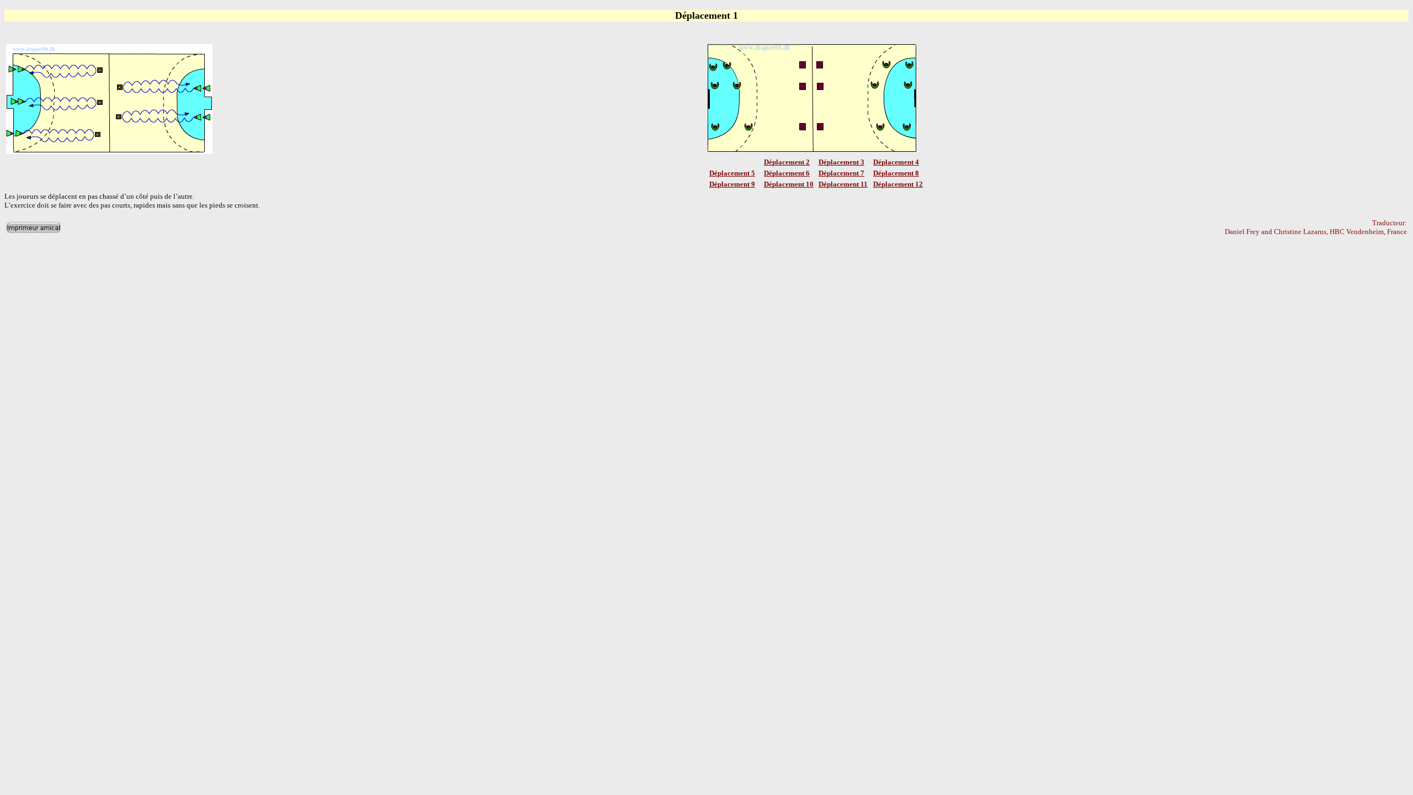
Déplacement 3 (841, 162)
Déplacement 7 (841, 173)
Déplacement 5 (732, 173)
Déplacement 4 (896, 162)
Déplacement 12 (898, 184)
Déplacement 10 (789, 184)
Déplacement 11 (843, 184)
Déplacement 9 (732, 184)
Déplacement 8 (896, 173)
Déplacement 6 (787, 173)
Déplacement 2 (787, 162)
